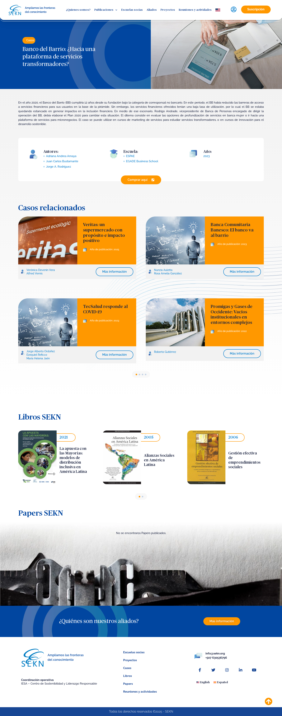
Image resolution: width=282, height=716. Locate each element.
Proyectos (168, 9)
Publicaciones (103, 9)
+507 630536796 (216, 657)
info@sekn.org (215, 653)
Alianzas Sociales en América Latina (159, 460)
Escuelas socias (132, 9)
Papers (128, 684)
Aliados (152, 9)
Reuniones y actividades (195, 9)
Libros (127, 676)
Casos (30, 40)
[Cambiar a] (218, 10)
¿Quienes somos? (78, 9)
